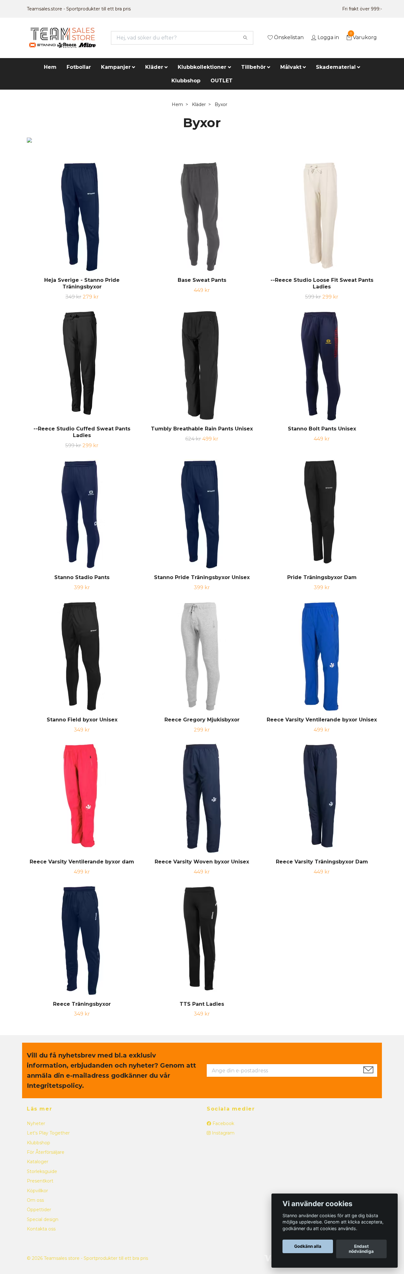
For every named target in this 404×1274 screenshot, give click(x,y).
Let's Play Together (48, 1133)
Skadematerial (336, 67)
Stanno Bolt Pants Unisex (322, 429)
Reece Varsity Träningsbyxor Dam (322, 862)
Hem (50, 67)
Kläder (154, 67)
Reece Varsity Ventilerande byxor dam (82, 862)
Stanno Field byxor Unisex (82, 720)
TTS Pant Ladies (202, 1004)
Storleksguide (42, 1171)
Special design (42, 1219)
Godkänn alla (307, 1246)
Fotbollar (79, 67)
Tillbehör (253, 67)
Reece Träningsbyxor (82, 1004)
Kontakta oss (41, 1229)
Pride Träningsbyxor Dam (322, 577)
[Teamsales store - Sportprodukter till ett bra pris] (62, 38)
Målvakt (290, 67)
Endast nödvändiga (361, 1249)
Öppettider (39, 1209)
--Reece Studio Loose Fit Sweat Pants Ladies (321, 283)
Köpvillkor (37, 1191)
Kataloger (37, 1161)
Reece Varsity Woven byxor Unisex (202, 862)
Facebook (222, 1123)
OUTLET (222, 81)
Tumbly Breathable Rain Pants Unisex (202, 429)
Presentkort (40, 1181)
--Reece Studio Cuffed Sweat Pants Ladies (81, 432)
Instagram (223, 1133)
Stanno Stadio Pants (82, 577)
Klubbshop (185, 81)
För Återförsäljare (45, 1152)
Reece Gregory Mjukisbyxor (202, 720)
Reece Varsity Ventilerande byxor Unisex (322, 720)
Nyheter (36, 1123)
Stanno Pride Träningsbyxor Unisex (202, 577)
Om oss (35, 1200)
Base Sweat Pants (202, 280)
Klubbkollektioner (202, 67)
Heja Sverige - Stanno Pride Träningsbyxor (82, 283)
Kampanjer (116, 67)
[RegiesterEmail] (368, 1070)
